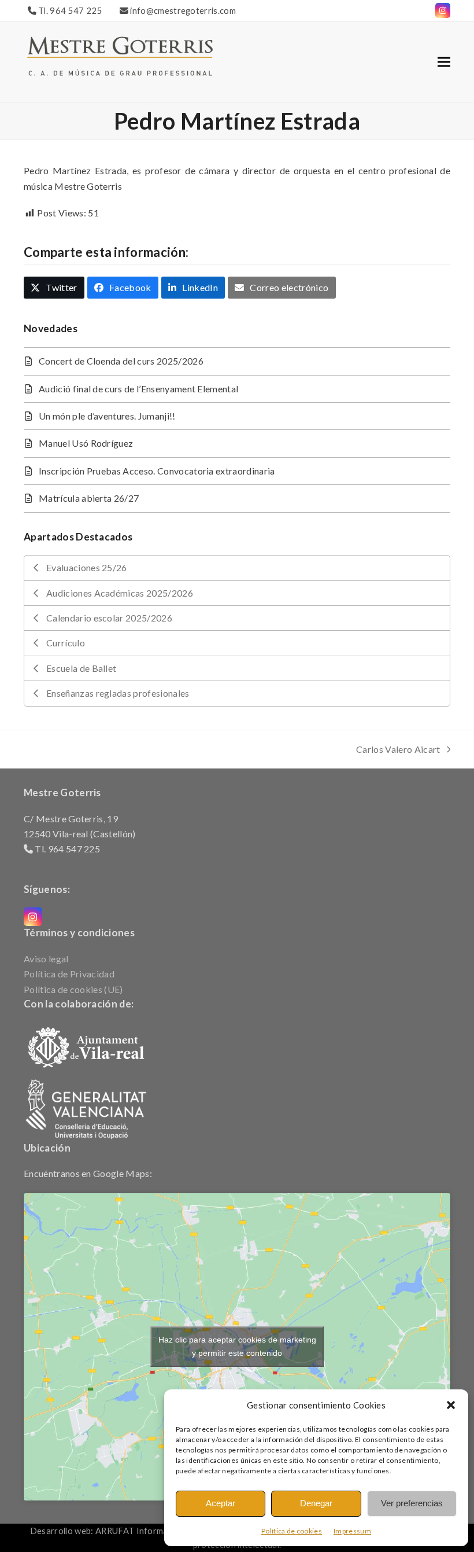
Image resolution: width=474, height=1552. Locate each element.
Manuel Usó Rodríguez (86, 442)
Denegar (316, 1503)
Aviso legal (46, 958)
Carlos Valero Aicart (398, 750)
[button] (451, 1405)
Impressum (352, 1531)
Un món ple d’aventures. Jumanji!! (107, 415)
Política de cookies (291, 1531)
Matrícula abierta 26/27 (89, 497)
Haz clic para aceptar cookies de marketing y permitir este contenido (237, 1346)
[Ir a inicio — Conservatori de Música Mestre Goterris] (120, 54)
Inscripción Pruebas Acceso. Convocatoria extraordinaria (157, 470)
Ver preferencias (412, 1503)
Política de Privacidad (69, 973)
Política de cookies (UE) (73, 989)
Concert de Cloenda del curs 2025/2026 (121, 360)
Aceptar (220, 1503)
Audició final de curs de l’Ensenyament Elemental (138, 388)
